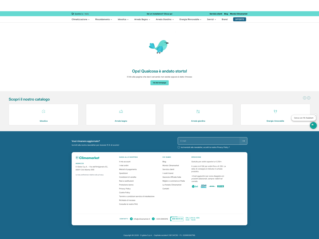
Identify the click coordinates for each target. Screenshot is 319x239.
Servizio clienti (168, 169)
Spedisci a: (79, 14)
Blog (164, 161)
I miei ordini (123, 165)
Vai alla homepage (159, 83)
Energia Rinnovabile (190, 19)
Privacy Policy (125, 189)
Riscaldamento (102, 19)
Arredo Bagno (141, 19)
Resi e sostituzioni (126, 181)
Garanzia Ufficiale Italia (171, 177)
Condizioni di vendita (127, 177)
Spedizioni (123, 173)
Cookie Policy (124, 192)
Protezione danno (126, 185)
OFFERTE (239, 19)
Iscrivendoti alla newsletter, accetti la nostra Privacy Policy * (205, 147)
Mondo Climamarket (170, 165)
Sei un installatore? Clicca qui (159, 14)
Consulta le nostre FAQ (128, 204)
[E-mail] (243, 141)
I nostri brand (167, 173)
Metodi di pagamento (128, 169)
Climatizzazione (80, 19)
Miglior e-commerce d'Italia (173, 181)
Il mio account (124, 161)
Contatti (165, 189)
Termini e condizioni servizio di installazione (136, 196)
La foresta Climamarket (171, 185)
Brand (225, 19)
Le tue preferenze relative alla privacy (90, 175)
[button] (304, 97)
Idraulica (122, 19)
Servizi (210, 19)
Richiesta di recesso (127, 200)
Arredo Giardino (164, 19)
